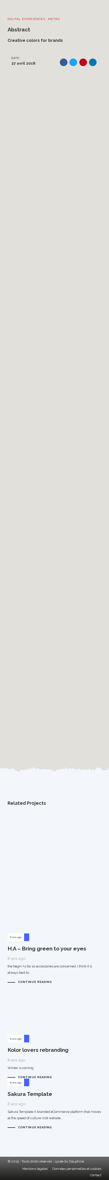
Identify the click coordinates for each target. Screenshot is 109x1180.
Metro (54, 19)
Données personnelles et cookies (76, 1169)
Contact (95, 1175)
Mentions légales (35, 1169)
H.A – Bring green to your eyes (54, 899)
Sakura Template (54, 1108)
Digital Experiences (26, 19)
